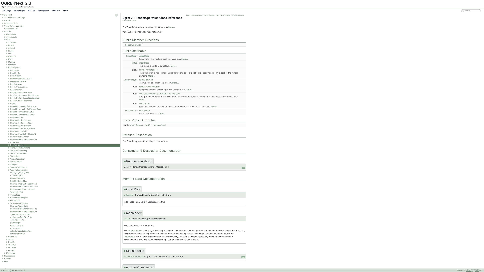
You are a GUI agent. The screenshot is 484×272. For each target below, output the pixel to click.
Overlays (12, 65)
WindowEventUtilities (18, 170)
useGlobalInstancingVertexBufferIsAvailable (159, 93)
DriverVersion (15, 76)
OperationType (131, 79)
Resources (12, 236)
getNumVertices (16, 225)
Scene (10, 239)
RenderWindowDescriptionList (22, 189)
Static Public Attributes (223, 15)
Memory (11, 62)
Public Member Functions (194, 15)
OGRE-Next (7, 15)
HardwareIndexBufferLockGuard (23, 184)
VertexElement (16, 162)
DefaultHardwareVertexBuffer (22, 114)
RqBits (13, 103)
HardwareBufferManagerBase (22, 128)
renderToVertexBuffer (149, 86)
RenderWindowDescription (21, 101)
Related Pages (19, 11)
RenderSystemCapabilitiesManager (24, 95)
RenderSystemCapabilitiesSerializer (25, 98)
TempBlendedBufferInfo (20, 148)
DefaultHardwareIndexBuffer (22, 112)
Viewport (14, 164)
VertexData (15, 156)
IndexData (14, 142)
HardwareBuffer (16, 117)
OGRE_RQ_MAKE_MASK (19, 173)
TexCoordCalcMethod (19, 203)
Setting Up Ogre (11, 23)
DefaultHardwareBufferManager (23, 106)
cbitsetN (11, 250)
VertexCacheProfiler (18, 153)
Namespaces (43, 11)
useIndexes (144, 103)
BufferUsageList (17, 175)
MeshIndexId (160, 125)
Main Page (7, 11)
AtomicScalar (135, 125)
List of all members (238, 15)
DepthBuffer (15, 73)
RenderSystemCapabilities (21, 92)
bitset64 (11, 242)
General (11, 48)
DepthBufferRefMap (18, 181)
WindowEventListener (19, 167)
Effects (11, 45)
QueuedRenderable (18, 81)
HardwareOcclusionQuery (21, 78)
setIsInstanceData (17, 234)
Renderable (129, 236)
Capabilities (15, 195)
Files (65, 11)
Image (10, 51)
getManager (15, 223)
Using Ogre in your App (14, 26)
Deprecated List (11, 29)
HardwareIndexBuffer (19, 131)
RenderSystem (14, 67)
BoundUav (14, 70)
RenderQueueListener (19, 87)
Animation (12, 42)
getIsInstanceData (17, 220)
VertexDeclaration (17, 159)
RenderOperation (17, 145)
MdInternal (10, 253)
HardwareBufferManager (20, 126)
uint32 (134, 63)
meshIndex (144, 63)
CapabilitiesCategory (19, 198)
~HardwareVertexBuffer (20, 214)
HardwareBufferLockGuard (21, 123)
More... (171, 27)
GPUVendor (15, 200)
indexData (144, 56)
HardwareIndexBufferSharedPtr (23, 134)
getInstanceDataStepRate (21, 217)
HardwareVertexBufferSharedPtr (23, 139)
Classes (55, 11)
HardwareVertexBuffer (19, 137)
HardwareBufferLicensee (20, 120)
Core (8, 40)
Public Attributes (209, 15)
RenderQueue (16, 84)
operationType (146, 79)
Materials (12, 56)
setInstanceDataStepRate (21, 231)
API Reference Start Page (14, 17)
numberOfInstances (148, 70)
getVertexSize (16, 228)
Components (11, 37)
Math (10, 59)
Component (11, 34)
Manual (7, 20)
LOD (10, 54)
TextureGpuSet (16, 192)
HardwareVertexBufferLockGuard (24, 186)
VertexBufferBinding (18, 150)
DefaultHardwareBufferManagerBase (25, 109)
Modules (31, 11)
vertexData (144, 110)
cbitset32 (12, 245)
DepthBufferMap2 (17, 178)
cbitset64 (12, 247)
